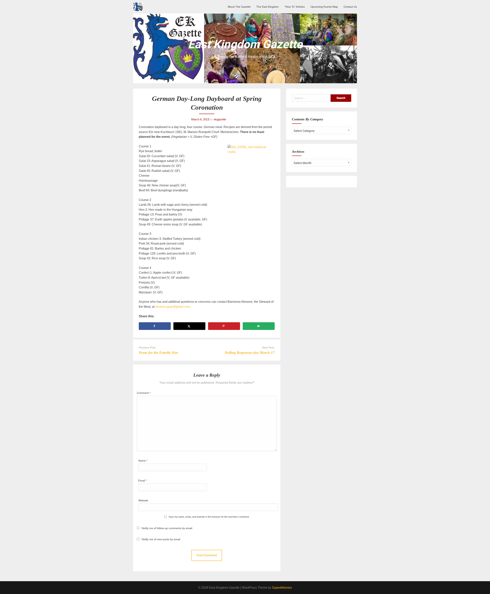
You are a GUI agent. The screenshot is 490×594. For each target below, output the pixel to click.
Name (142, 460)
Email (142, 480)
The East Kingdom (267, 6)
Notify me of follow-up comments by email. (167, 528)
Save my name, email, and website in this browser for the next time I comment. (209, 517)
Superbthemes (282, 587)
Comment (143, 392)
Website (143, 500)
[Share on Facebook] (155, 326)
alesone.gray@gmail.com (172, 306)
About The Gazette (239, 6)
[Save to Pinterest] (224, 326)
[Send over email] (259, 326)
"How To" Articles (294, 6)
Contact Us (350, 6)
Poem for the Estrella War (158, 353)
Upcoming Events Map (324, 6)
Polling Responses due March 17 (250, 353)
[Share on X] (189, 326)
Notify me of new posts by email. (161, 539)
